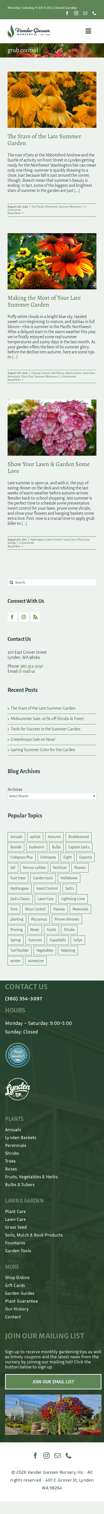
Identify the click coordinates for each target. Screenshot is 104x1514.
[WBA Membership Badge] (17, 1044)
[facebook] (67, 13)
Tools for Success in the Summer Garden (45, 729)
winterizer (36, 961)
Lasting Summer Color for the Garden (43, 750)
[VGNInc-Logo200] (29, 26)
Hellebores (69, 878)
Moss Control (35, 909)
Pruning (16, 930)
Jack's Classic (20, 899)
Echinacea (48, 857)
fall (12, 868)
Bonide (15, 847)
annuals (16, 837)
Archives (15, 789)
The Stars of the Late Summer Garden (44, 139)
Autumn (54, 837)
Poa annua (39, 919)
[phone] (94, 13)
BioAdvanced (78, 837)
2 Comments (26, 542)
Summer (35, 940)
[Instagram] (23, 617)
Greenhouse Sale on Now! (33, 739)
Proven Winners (67, 919)
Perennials (51, 206)
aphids (35, 837)
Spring (15, 940)
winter (15, 961)
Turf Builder (19, 950)
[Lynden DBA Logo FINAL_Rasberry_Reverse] (17, 1080)
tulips (77, 940)
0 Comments (68, 376)
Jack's (69, 888)
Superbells (57, 940)
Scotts (51, 930)
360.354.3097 (31, 666)
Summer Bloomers (70, 206)
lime (13, 909)
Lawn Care (89, 372)
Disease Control (40, 372)
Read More (14, 213)
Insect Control (73, 372)
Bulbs (56, 847)
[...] (77, 190)
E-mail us (27, 671)
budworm (36, 847)
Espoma (85, 857)
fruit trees (17, 878)
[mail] (85, 13)
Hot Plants (38, 206)
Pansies (59, 909)
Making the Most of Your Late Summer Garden (44, 301)
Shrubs (12, 542)
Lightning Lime (73, 899)
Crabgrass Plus (21, 857)
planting (16, 919)
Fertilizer (60, 868)
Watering (68, 950)
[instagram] (76, 13)
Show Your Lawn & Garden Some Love (49, 467)
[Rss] (35, 617)
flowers (80, 868)
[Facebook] (12, 617)
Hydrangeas (37, 539)
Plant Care (27, 376)
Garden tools (43, 878)
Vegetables (44, 950)
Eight (67, 857)
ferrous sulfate (34, 868)
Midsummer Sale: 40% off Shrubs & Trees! (47, 718)
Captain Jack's (79, 847)
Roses (34, 930)
